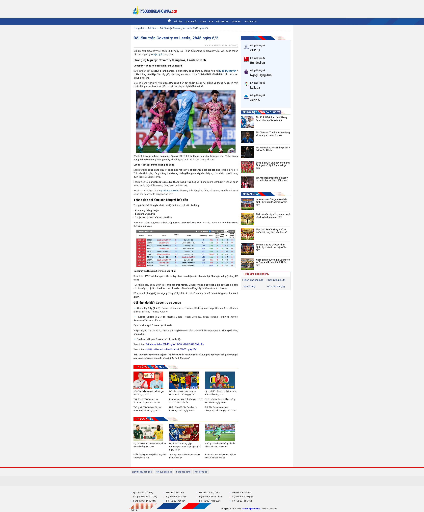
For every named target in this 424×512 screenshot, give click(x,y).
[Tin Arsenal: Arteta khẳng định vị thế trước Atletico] (247, 152)
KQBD (203, 21)
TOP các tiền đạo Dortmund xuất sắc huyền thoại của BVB (273, 215)
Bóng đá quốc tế (276, 280)
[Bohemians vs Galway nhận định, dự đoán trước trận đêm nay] (247, 249)
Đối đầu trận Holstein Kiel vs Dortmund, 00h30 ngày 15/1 (182, 393)
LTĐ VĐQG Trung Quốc (209, 492)
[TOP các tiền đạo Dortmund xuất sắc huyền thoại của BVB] (247, 219)
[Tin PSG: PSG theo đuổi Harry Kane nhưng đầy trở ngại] (247, 122)
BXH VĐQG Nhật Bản (175, 501)
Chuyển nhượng (276, 286)
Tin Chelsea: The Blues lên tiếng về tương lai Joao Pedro (273, 134)
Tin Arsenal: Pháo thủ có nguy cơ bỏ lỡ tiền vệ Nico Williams (272, 179)
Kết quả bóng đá (164, 472)
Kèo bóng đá (201, 472)
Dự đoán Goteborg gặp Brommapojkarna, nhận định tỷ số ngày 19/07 (185, 446)
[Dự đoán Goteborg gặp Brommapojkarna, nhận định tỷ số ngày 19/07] (185, 432)
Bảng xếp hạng (183, 472)
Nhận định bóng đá (253, 280)
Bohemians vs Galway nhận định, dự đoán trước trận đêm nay (271, 247)
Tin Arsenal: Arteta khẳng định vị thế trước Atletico (273, 149)
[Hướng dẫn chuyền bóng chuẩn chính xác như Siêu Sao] (221, 432)
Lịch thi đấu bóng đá (142, 472)
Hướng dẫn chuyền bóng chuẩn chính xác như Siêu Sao (220, 445)
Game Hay (236, 21)
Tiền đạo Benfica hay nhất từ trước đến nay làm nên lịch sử (271, 231)
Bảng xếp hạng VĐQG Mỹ (144, 501)
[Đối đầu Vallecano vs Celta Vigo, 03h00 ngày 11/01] (150, 380)
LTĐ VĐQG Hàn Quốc (241, 492)
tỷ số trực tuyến (227, 70)
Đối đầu (178, 21)
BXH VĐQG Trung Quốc (209, 501)
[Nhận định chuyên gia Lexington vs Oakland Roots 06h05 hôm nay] (247, 264)
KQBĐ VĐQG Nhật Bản (176, 497)
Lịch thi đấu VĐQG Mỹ (143, 492)
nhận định (157, 54)
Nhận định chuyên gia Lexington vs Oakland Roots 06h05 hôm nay (273, 262)
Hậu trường (222, 21)
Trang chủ (138, 28)
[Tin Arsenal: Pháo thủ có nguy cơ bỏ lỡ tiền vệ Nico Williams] (247, 182)
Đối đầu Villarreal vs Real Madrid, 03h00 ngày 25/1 (171, 349)
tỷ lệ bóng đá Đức (169, 190)
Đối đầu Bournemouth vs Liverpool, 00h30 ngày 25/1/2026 (220, 409)
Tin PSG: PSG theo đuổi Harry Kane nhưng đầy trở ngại (271, 118)
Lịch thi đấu (191, 21)
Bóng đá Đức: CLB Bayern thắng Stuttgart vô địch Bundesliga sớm (273, 165)
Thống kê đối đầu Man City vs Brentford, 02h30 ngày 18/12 (147, 409)
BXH (211, 21)
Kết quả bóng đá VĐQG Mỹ (145, 497)
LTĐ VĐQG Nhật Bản (175, 492)
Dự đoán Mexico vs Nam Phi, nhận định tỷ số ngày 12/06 (149, 445)
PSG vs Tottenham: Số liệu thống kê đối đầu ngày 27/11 (220, 401)
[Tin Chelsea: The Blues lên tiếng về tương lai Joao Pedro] (247, 137)
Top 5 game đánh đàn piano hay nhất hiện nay (184, 456)
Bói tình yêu (251, 21)
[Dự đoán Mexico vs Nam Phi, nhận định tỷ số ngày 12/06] (150, 432)
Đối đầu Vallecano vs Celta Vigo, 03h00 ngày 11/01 (148, 393)
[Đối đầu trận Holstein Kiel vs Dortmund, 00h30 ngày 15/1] (185, 380)
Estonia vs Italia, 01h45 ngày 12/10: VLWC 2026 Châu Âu (175, 344)
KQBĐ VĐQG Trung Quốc (210, 497)
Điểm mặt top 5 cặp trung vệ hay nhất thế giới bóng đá (220, 456)
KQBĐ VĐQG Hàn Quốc (242, 497)
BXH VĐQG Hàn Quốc (242, 501)
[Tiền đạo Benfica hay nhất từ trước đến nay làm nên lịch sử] (247, 234)
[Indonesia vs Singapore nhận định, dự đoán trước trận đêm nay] (247, 204)
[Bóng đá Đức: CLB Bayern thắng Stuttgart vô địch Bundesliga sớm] (247, 167)
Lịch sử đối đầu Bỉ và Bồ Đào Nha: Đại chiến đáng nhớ (221, 393)
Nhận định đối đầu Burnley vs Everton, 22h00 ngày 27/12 (183, 409)
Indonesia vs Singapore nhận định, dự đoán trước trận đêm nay (271, 202)
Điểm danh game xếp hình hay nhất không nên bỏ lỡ (150, 456)
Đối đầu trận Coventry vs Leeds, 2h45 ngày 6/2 (184, 28)
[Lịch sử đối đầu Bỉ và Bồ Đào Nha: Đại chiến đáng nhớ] (221, 380)
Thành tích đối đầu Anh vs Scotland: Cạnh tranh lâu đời (146, 401)
